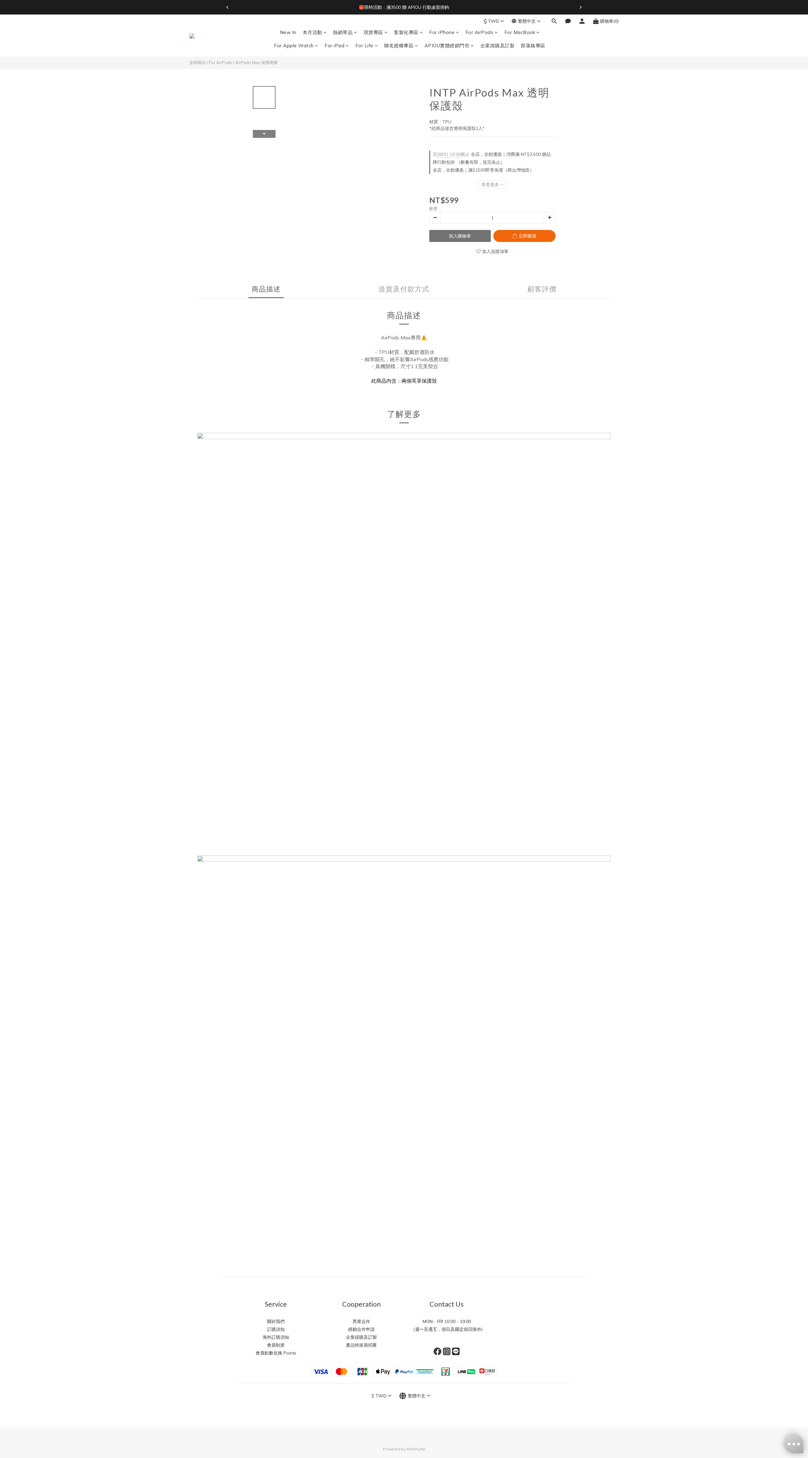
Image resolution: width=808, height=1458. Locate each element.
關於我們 (276, 1321)
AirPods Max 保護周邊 (256, 62)
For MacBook (519, 32)
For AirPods (480, 32)
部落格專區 (533, 46)
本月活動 (312, 32)
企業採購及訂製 (497, 46)
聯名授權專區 (398, 46)
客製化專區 (406, 32)
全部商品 (197, 62)
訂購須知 (276, 1329)
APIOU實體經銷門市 (447, 46)
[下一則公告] (581, 7)
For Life (364, 46)
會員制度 (276, 1345)
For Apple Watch (294, 46)
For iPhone (441, 32)
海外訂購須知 (276, 1337)
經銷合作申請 (361, 1329)
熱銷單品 (343, 32)
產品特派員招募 (361, 1345)
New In (288, 32)
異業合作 (361, 1321)
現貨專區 (373, 32)
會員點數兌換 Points (276, 1353)
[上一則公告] (227, 7)
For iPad (334, 46)
